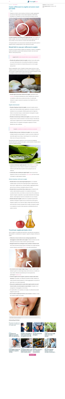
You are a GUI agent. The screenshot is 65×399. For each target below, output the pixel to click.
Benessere (10, 4)
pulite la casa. (18, 274)
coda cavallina (29, 174)
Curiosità (22, 332)
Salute (10, 332)
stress (24, 247)
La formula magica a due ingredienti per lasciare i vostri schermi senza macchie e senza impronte (26, 351)
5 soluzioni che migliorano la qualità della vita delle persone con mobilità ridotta (14, 335)
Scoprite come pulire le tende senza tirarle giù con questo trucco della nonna (26, 335)
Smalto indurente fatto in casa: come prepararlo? (28, 57)
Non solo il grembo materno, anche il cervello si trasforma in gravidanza (50, 351)
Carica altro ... (32, 354)
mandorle (12, 96)
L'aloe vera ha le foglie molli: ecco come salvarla (50, 335)
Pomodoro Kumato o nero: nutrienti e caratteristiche (37, 351)
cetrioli (34, 164)
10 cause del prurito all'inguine (37, 334)
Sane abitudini (15, 4)
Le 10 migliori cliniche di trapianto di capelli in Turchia (14, 351)
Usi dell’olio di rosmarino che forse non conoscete (27, 129)
